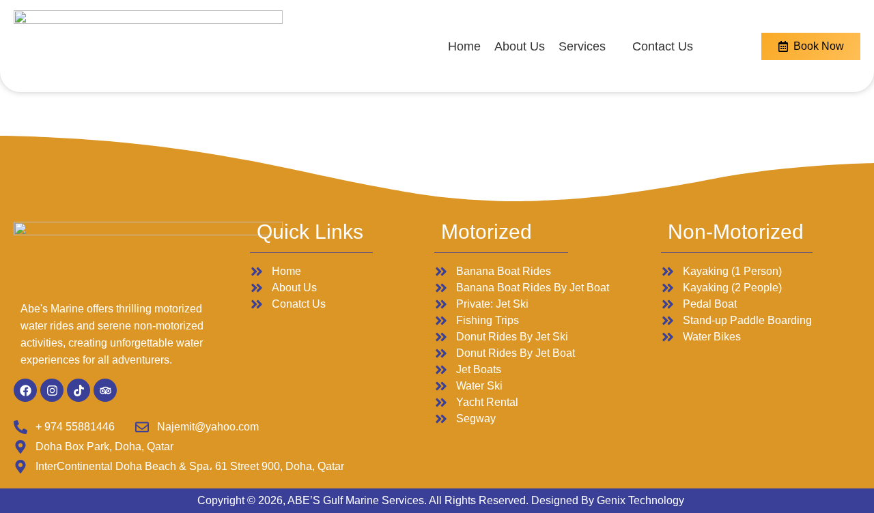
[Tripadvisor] (105, 390)
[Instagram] (52, 390)
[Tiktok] (78, 390)
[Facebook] (25, 390)
